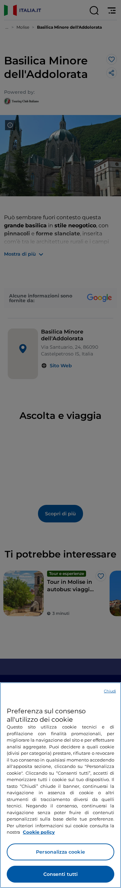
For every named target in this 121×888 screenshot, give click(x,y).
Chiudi (110, 691)
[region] (60, 785)
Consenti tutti (60, 874)
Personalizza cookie (60, 852)
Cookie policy (39, 832)
